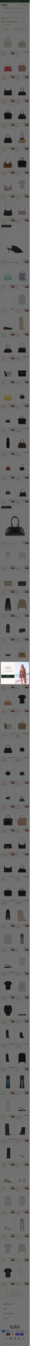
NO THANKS (7, 679)
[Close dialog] (27, 662)
